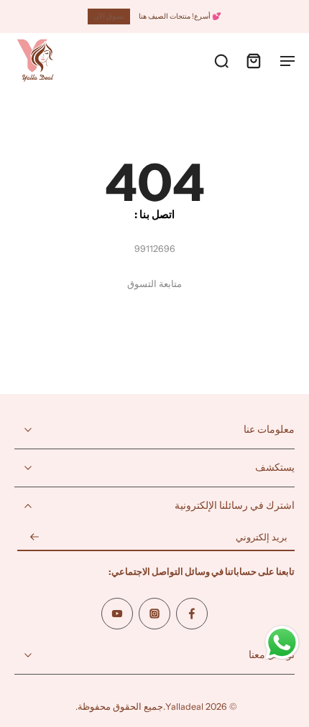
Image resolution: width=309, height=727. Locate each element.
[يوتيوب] (117, 613)
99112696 (154, 248)
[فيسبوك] (192, 613)
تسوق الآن (108, 16)
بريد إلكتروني (261, 538)
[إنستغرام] (154, 613)
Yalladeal (184, 706)
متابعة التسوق (154, 283)
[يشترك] (34, 538)
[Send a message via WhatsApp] (282, 642)
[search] (221, 60)
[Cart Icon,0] (253, 60)
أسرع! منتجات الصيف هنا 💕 (180, 16)
